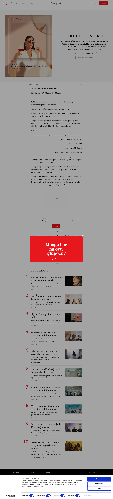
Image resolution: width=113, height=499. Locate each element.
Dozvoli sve (99, 478)
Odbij (99, 488)
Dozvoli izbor (99, 483)
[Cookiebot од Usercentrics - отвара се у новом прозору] (10, 496)
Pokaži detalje (87, 495)
